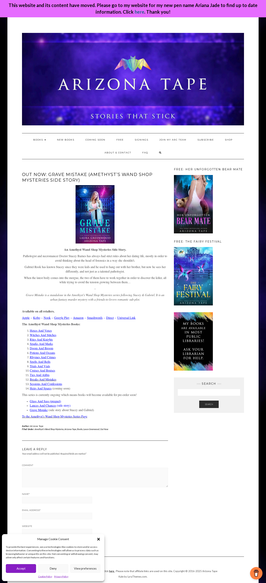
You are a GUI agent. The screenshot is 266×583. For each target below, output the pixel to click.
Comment (27, 465)
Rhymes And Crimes (43, 357)
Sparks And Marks (41, 344)
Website (27, 526)
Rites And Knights (41, 339)
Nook (47, 318)
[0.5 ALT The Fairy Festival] (193, 275)
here (139, 12)
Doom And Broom (41, 348)
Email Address (31, 510)
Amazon (78, 318)
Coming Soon (95, 139)
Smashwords (95, 318)
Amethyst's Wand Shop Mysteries (49, 429)
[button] (98, 539)
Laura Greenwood (91, 429)
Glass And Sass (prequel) (45, 401)
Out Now (104, 429)
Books (80, 429)
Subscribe (205, 139)
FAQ (145, 152)
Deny (53, 568)
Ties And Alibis (39, 375)
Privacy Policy (61, 576)
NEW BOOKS (65, 139)
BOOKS (38, 139)
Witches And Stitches (43, 335)
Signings (141, 139)
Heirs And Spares (41, 388)
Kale (121, 576)
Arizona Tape (36, 426)
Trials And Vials (40, 366)
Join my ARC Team (172, 139)
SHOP (229, 139)
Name (26, 494)
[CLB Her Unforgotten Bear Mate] (193, 203)
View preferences (85, 568)
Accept (21, 568)
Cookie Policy (45, 576)
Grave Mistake (39, 410)
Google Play (62, 318)
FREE (120, 139)
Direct (110, 318)
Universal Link (126, 318)
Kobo (36, 318)
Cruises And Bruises (42, 370)
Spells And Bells (40, 362)
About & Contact (118, 152)
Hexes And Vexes (41, 330)
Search (209, 404)
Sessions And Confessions (46, 384)
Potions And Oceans (42, 353)
